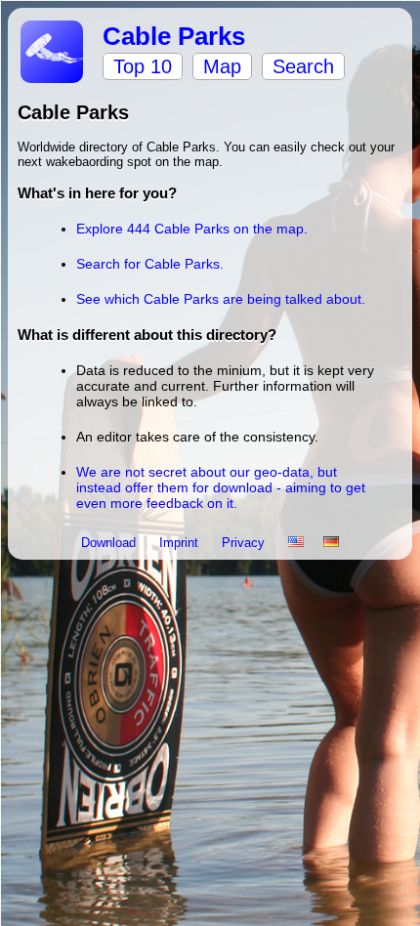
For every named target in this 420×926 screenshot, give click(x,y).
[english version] (296, 542)
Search (303, 66)
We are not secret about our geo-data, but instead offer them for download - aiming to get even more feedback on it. (220, 487)
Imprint (180, 542)
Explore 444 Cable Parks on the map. (192, 228)
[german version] (331, 542)
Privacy (245, 542)
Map (222, 66)
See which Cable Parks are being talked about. (220, 299)
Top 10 (142, 66)
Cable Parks (174, 36)
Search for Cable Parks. (150, 264)
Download (110, 542)
